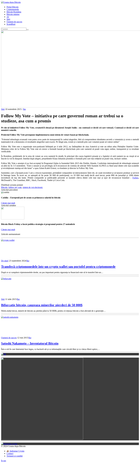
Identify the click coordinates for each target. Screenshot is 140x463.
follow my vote (15, 187)
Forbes (135, 178)
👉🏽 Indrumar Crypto (15, 451)
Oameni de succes (14, 22)
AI (8, 17)
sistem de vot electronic (33, 187)
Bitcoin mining (13, 14)
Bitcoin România (14, 12)
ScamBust (11, 24)
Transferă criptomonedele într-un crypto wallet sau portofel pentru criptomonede (58, 266)
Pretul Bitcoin (12, 7)
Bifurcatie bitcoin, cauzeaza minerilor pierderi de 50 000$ (41, 305)
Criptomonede (13, 9)
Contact (10, 453)
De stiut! (4, 261)
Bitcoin (4, 187)
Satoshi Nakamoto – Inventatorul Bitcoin (29, 343)
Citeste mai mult (8, 203)
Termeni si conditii (15, 456)
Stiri (8, 19)
